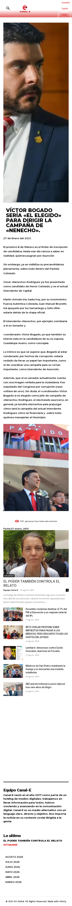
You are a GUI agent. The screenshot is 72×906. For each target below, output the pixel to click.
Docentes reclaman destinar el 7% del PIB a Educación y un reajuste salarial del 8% (46, 612)
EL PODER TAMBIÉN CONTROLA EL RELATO (32, 840)
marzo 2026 (13, 882)
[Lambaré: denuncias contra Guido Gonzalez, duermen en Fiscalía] (13, 653)
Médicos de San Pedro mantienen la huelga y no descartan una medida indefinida (45, 669)
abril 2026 (12, 877)
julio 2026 (12, 861)
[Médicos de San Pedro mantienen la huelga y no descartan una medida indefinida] (13, 671)
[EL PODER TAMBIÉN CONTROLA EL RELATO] (36, 553)
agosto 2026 (14, 856)
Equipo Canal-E (10, 590)
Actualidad (9, 576)
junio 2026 (12, 866)
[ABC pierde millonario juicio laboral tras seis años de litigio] (13, 689)
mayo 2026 (12, 872)
